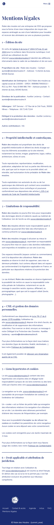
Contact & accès (18, 508)
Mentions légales (9, 511)
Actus (41, 508)
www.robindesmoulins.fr (19, 58)
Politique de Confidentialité (23, 347)
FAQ (49, 508)
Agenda (32, 508)
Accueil (5, 508)
